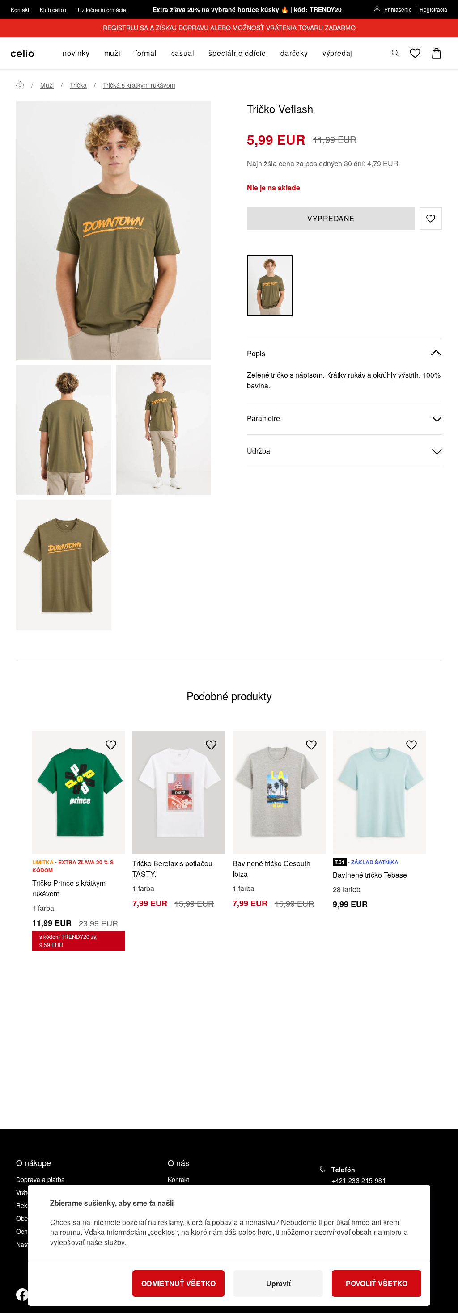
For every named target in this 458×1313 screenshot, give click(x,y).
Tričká (78, 84)
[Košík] (436, 53)
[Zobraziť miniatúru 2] (163, 430)
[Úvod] (20, 85)
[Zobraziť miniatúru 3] (63, 565)
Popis (256, 353)
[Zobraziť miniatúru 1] (63, 430)
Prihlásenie (398, 9)
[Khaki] (270, 285)
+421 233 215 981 (358, 1180)
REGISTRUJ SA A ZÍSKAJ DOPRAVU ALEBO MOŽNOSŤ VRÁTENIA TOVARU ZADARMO (229, 27)
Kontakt (20, 9)
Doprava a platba (40, 1179)
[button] (431, 218)
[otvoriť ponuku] (92, 53)
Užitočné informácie (102, 9)
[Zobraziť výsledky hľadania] (395, 53)
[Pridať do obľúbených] (111, 745)
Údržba (258, 451)
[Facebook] (22, 1294)
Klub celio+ (53, 9)
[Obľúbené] (415, 53)
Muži (47, 84)
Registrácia (433, 9)
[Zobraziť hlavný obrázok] (113, 230)
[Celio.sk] (22, 53)
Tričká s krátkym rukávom (139, 84)
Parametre (263, 418)
